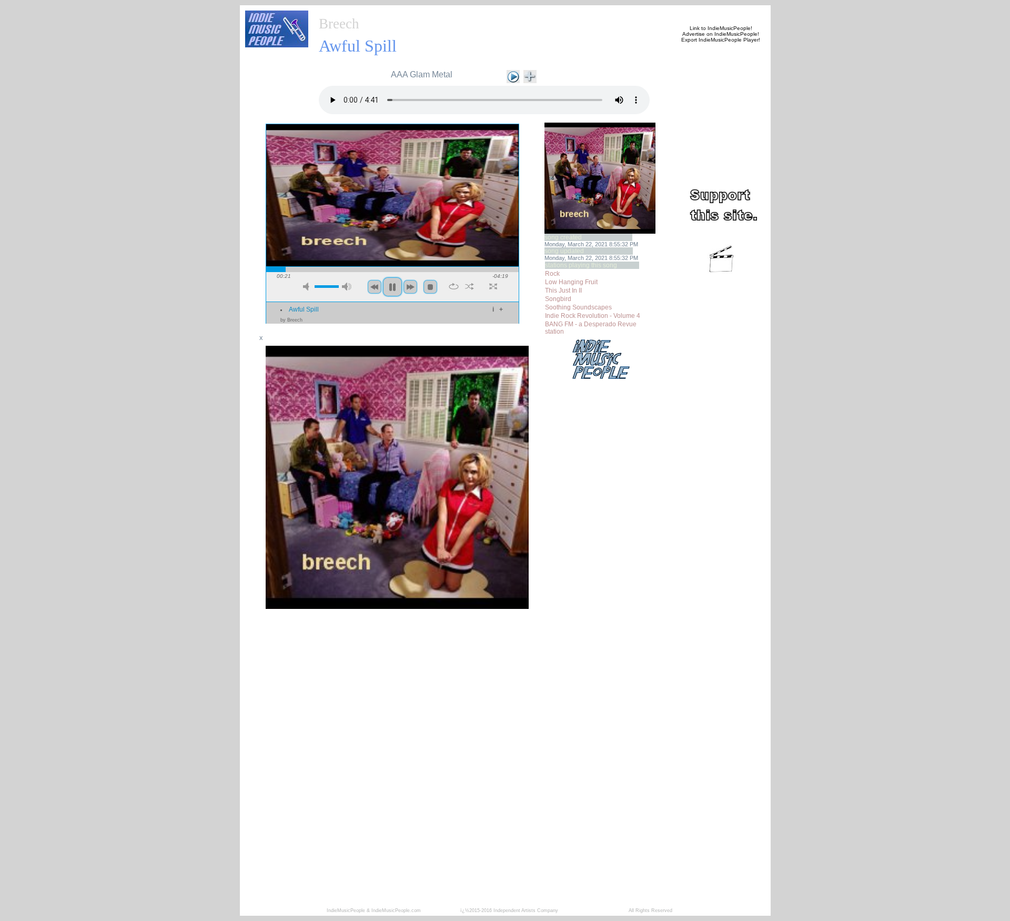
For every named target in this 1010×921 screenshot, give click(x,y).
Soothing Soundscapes (578, 307)
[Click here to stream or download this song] (513, 75)
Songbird (558, 299)
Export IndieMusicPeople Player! (720, 40)
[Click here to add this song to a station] (530, 75)
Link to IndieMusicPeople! (721, 28)
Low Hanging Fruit (571, 282)
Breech (339, 24)
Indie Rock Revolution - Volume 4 (592, 315)
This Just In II (563, 290)
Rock (552, 273)
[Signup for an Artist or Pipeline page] (387, 11)
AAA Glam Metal (421, 74)
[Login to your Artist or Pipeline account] (437, 11)
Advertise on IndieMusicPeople (720, 34)
